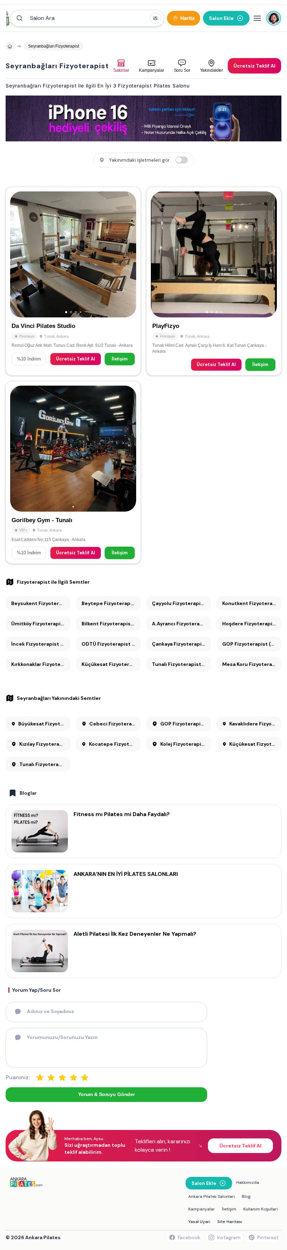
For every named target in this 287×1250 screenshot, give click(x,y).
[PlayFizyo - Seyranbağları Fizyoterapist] (214, 281)
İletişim (120, 358)
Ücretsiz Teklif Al (75, 359)
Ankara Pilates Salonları (211, 1196)
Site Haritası (229, 1221)
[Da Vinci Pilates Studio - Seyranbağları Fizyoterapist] (73, 281)
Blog (246, 1196)
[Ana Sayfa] (8, 18)
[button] (87, 18)
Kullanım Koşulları (260, 1209)
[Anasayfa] (10, 46)
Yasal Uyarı (199, 1221)
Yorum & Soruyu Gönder (106, 1094)
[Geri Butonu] (127, 254)
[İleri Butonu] (18, 254)
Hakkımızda (247, 1182)
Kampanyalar (201, 1209)
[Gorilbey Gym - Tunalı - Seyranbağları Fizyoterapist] (73, 472)
